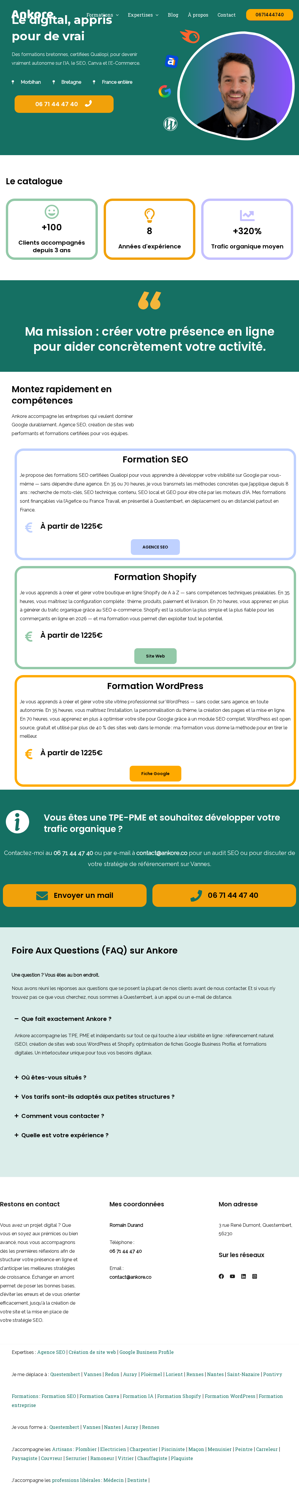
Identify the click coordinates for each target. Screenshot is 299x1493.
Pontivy (272, 1374)
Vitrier (126, 1458)
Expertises (140, 15)
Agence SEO (51, 1352)
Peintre (244, 1449)
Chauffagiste (152, 1458)
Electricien (113, 1449)
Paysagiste (24, 1458)
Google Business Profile (146, 1352)
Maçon (196, 1449)
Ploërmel (151, 1374)
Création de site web (92, 1352)
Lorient (174, 1374)
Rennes (195, 1374)
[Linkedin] (243, 1276)
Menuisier (220, 1449)
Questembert (65, 1374)
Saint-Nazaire (243, 1374)
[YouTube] (232, 1276)
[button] (116, 15)
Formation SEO (58, 1396)
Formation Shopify (179, 1396)
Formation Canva (99, 1396)
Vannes (92, 1374)
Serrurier (76, 1458)
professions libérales (76, 1480)
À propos (198, 15)
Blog (173, 15)
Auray (130, 1374)
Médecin (113, 1480)
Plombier (86, 1449)
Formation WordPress (230, 1396)
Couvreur (51, 1458)
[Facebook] (221, 1276)
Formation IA (138, 1396)
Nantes (215, 1374)
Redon (112, 1374)
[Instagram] (254, 1276)
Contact (227, 15)
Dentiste (137, 1480)
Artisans (62, 1449)
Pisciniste (173, 1449)
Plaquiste (182, 1458)
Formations (99, 15)
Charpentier (144, 1449)
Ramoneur (102, 1458)
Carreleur (267, 1449)
